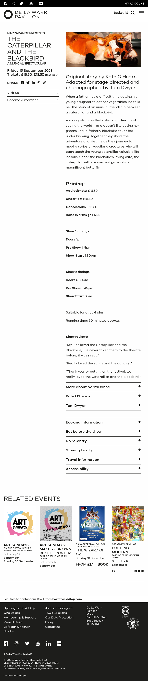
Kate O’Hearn (78, 396)
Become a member (22, 100)
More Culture (13, 622)
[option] (20, 535)
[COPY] (44, 81)
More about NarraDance (88, 387)
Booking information (84, 422)
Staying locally (79, 450)
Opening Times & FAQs (19, 608)
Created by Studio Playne (15, 675)
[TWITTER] (27, 81)
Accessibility (77, 468)
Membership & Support (20, 618)
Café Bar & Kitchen (17, 627)
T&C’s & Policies (56, 613)
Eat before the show (84, 431)
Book (103, 564)
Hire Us (9, 631)
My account (134, 4)
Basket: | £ (121, 13)
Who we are (12, 613)
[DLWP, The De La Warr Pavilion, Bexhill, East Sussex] (25, 14)
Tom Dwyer (76, 405)
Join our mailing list (59, 608)
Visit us (13, 93)
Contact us (52, 627)
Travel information (82, 459)
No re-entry (76, 441)
